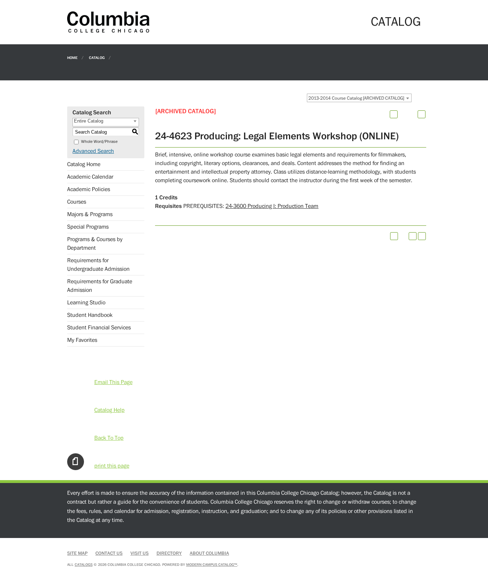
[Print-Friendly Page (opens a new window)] (413, 236)
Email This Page (113, 382)
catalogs (84, 564)
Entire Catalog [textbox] (88, 121)
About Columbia (209, 553)
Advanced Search (93, 151)
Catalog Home (83, 164)
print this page (111, 465)
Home (72, 57)
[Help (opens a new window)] (421, 114)
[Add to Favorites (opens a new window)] (394, 114)
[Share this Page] (403, 114)
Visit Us (139, 553)
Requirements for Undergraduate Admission (98, 265)
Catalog (97, 57)
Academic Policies (88, 189)
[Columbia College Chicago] (108, 21)
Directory (169, 553)
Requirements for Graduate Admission (99, 286)
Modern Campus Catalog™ (211, 564)
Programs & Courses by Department (95, 243)
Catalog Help (109, 410)
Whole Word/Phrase (99, 141)
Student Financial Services (99, 327)
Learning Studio (86, 302)
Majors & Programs (90, 214)
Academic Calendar (90, 176)
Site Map (77, 553)
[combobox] (359, 98)
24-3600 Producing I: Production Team (271, 206)
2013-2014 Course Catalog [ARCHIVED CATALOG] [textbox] (356, 98)
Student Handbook (90, 315)
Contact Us (109, 553)
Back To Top (109, 438)
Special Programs (88, 226)
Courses (76, 201)
